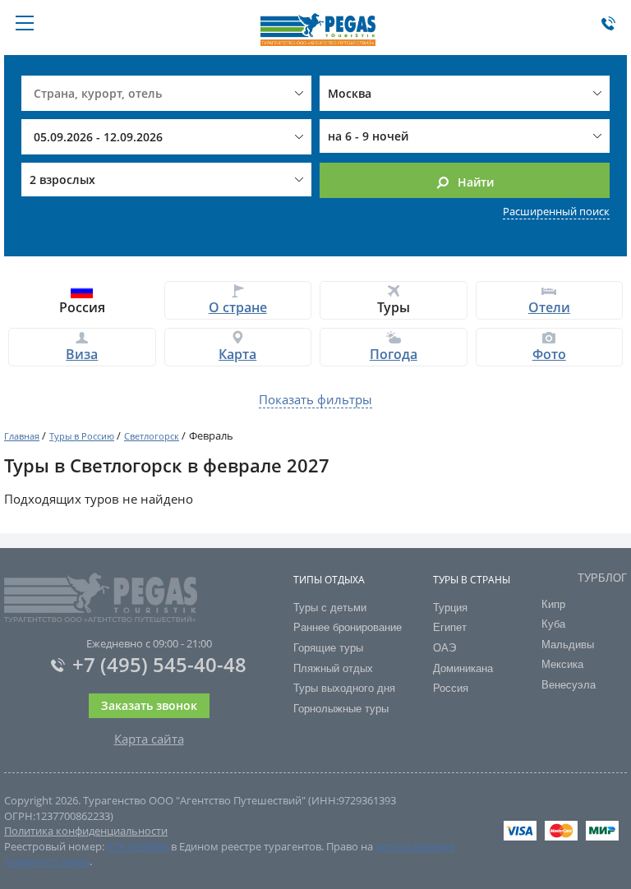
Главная (21, 436)
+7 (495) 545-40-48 (159, 664)
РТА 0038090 (137, 846)
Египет (450, 627)
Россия (450, 688)
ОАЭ (444, 648)
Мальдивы (567, 644)
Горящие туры (328, 648)
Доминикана (463, 668)
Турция (450, 607)
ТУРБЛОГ (602, 578)
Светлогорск (151, 436)
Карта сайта (149, 738)
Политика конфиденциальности (86, 830)
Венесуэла (568, 685)
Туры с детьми (329, 607)
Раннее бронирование (347, 627)
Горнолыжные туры (341, 708)
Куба (553, 624)
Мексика (562, 664)
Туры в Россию (81, 436)
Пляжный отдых (333, 668)
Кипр (553, 604)
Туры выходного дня (344, 688)
